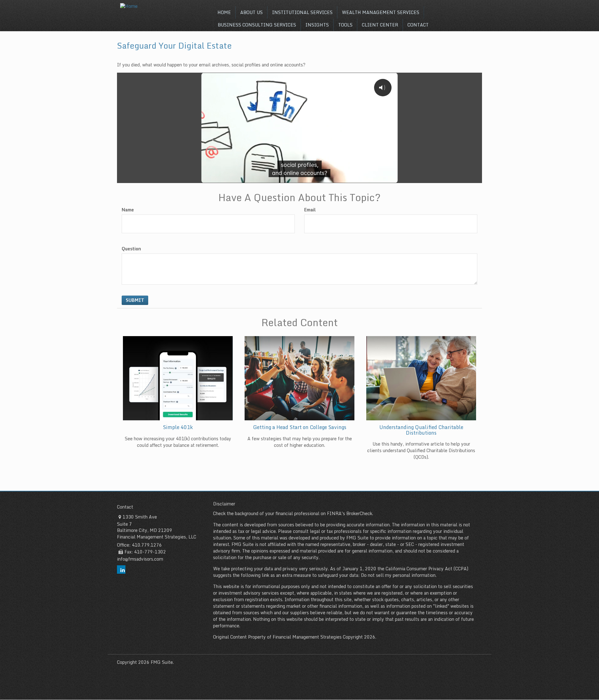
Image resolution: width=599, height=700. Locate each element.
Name (128, 210)
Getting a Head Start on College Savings (299, 427)
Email (310, 210)
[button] (251, 12)
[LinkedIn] (121, 569)
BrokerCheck (359, 513)
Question (131, 249)
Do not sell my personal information (398, 575)
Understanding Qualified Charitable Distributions (421, 430)
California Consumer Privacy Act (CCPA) (427, 568)
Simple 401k (178, 427)
